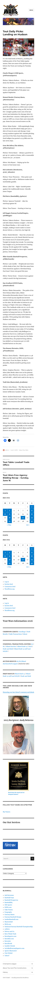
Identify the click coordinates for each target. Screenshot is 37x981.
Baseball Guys (9, 897)
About (25, 634)
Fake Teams (9, 910)
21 (23, 518)
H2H (30, 646)
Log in (7, 582)
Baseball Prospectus (11, 900)
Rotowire (8, 941)
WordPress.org (10, 589)
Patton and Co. (10, 931)
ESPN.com (8, 907)
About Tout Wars (23, 450)
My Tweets (6, 812)
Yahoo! (7, 955)
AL (32, 644)
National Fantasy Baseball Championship (19, 926)
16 (32, 514)
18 (9, 518)
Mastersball (9, 922)
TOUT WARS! (6, 977)
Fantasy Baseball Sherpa (13, 917)
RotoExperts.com (10, 936)
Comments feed (10, 586)
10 (5, 514)
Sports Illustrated (11, 951)
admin (7, 450)
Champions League (9, 964)
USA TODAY (9, 953)
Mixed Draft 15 (22, 646)
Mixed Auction (11, 646)
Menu (31, 10)
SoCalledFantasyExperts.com (14, 948)
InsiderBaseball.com (11, 919)
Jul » (27, 525)
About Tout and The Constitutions (14, 968)
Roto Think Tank (10, 934)
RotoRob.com (9, 939)
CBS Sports (8, 905)
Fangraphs (8, 912)
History (5, 972)
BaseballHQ (8, 902)
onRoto (7, 929)
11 (9, 514)
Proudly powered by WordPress (20, 977)
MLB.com (8, 924)
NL (4, 646)
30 (32, 521)
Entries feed (9, 584)
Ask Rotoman (9, 895)
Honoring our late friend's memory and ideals (18, 692)
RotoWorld (8, 943)
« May (9, 525)
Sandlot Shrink (10, 946)
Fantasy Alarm (9, 914)
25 (9, 521)
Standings (21, 632)
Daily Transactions (15, 634)
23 (32, 518)
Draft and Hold (8, 649)
